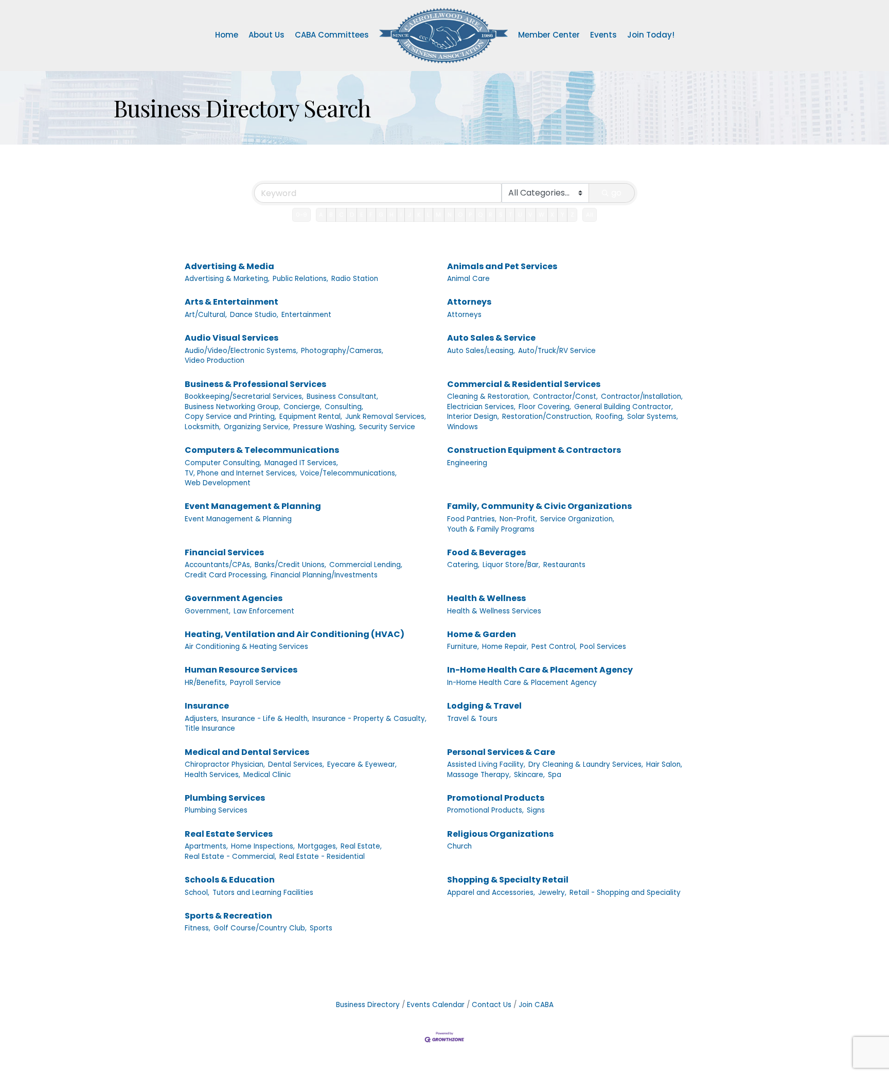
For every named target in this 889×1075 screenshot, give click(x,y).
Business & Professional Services (255, 384)
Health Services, (212, 775)
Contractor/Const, (565, 396)
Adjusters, (202, 719)
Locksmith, (203, 427)
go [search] (616, 193)
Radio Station (354, 279)
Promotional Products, (485, 810)
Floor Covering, (545, 407)
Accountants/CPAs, (218, 565)
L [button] (428, 214)
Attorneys (469, 302)
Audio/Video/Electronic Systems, (241, 351)
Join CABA (536, 1005)
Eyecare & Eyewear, (362, 764)
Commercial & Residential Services (523, 384)
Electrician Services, (481, 407)
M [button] (438, 214)
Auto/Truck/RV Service (557, 351)
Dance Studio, (254, 315)
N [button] (450, 214)
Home (226, 34)
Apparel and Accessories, (491, 892)
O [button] (460, 214)
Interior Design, (473, 416)
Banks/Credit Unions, (290, 565)
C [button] (341, 214)
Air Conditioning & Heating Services (246, 646)
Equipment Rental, (310, 416)
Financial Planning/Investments (324, 575)
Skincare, (529, 775)
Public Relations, (300, 279)
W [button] (541, 214)
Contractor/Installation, (642, 396)
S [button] (501, 214)
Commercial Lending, (365, 565)
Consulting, (344, 407)
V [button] (530, 214)
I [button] (401, 214)
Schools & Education (230, 880)
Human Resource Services (241, 670)
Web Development (218, 483)
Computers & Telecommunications (262, 450)
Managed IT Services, (301, 463)
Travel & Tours (472, 719)
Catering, (463, 565)
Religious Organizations (500, 834)
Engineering (467, 463)
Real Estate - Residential (322, 856)
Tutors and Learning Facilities (262, 892)
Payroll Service (255, 683)
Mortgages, (317, 846)
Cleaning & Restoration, (488, 396)
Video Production (214, 360)
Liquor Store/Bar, (511, 565)
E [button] (361, 214)
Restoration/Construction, (547, 416)
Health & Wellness (486, 598)
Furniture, (463, 646)
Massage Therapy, (479, 775)
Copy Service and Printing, (230, 416)
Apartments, (206, 846)
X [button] (552, 214)
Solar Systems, (652, 416)
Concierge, (302, 407)
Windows (462, 427)
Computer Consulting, (223, 463)
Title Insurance (210, 728)
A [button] (321, 214)
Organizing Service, (257, 427)
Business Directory (368, 1005)
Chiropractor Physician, (225, 764)
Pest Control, (554, 646)
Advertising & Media (229, 266)
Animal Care (468, 279)
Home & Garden (481, 634)
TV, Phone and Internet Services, (241, 473)
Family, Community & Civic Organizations (539, 506)
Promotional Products (495, 798)
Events (603, 34)
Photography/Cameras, (342, 351)
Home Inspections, (263, 846)
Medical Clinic (267, 775)
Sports (321, 928)
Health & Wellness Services (494, 611)
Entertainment (306, 315)
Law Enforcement (264, 611)
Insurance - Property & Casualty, (369, 719)
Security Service (387, 427)
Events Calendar (436, 1005)
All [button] (589, 214)
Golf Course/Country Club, (260, 928)
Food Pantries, (471, 519)
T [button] (510, 214)
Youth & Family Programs (491, 529)
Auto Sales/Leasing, (481, 351)
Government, (207, 611)
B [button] (330, 214)
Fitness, (197, 928)
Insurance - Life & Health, (265, 719)
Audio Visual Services (231, 338)
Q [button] (480, 214)
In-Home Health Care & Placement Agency (540, 670)
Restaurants (564, 565)
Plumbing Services (225, 798)
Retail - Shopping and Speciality (625, 892)
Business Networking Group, (232, 407)
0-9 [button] (301, 214)
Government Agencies (233, 598)
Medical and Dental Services (247, 752)
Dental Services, (296, 764)
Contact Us (491, 1005)
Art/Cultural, (206, 315)
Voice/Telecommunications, (348, 473)
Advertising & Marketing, (227, 279)
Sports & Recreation (228, 916)
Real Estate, (361, 846)
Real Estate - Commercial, (230, 856)
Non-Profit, (518, 519)
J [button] (409, 214)
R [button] (490, 214)
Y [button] (562, 214)
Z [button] (572, 214)
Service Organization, (577, 519)
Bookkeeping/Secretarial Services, (244, 396)
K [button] (419, 214)
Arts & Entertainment (231, 302)
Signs (536, 810)
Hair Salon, (664, 764)
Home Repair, (505, 646)
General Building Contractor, (623, 407)
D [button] (352, 214)
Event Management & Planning (253, 506)
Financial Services (224, 552)
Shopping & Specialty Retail (507, 880)
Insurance (207, 706)
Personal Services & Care (501, 752)
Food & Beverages (486, 552)
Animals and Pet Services (502, 266)
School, (197, 892)
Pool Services (603, 646)
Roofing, (610, 416)
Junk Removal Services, (385, 416)
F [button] (370, 214)
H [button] (391, 214)
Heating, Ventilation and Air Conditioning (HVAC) (294, 634)
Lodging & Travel (484, 706)
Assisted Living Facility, (486, 764)
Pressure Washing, (324, 427)
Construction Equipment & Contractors (534, 450)
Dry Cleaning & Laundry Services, (585, 764)
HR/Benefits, (206, 683)
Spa (554, 775)
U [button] (520, 214)
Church (459, 846)
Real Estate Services (229, 834)
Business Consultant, (342, 396)
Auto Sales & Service (491, 338)
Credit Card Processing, (226, 575)
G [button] (381, 214)
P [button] (470, 214)
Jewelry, (552, 892)
